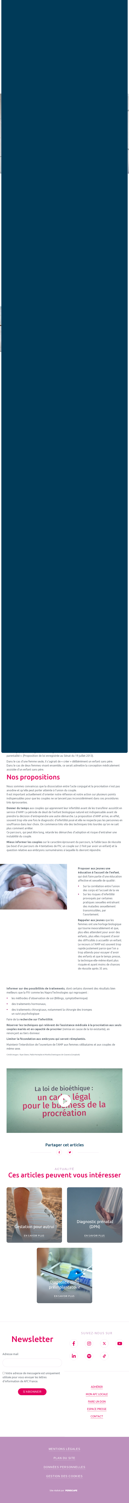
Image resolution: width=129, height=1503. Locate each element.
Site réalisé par (57, 1490)
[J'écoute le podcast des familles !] (89, 1356)
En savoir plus (34, 1235)
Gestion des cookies (64, 1476)
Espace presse (96, 1408)
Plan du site (64, 1458)
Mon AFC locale (97, 1394)
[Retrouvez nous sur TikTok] (104, 1356)
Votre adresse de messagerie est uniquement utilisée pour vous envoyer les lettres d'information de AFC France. (31, 1377)
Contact (97, 1416)
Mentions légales (64, 1449)
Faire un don (97, 1401)
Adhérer (97, 1386)
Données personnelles (64, 1467)
